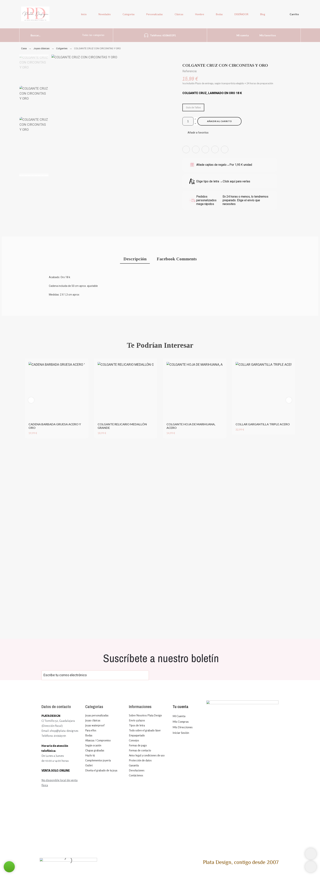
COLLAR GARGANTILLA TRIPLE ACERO (263, 424)
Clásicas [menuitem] (179, 14)
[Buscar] (25, 35)
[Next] (289, 400)
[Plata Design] (35, 14)
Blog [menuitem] (262, 14)
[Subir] (310, 866)
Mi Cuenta (179, 716)
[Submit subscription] (143, 675)
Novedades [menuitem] (105, 14)
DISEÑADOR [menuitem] (241, 14)
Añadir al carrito (219, 121)
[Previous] (31, 400)
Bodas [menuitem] (219, 14)
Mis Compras (181, 721)
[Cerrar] (200, 444)
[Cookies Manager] (310, 853)
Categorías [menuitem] (129, 14)
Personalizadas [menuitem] (154, 14)
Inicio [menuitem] (84, 14)
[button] (195, 132)
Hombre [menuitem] (199, 14)
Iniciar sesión (181, 732)
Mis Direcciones (183, 727)
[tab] (135, 259)
